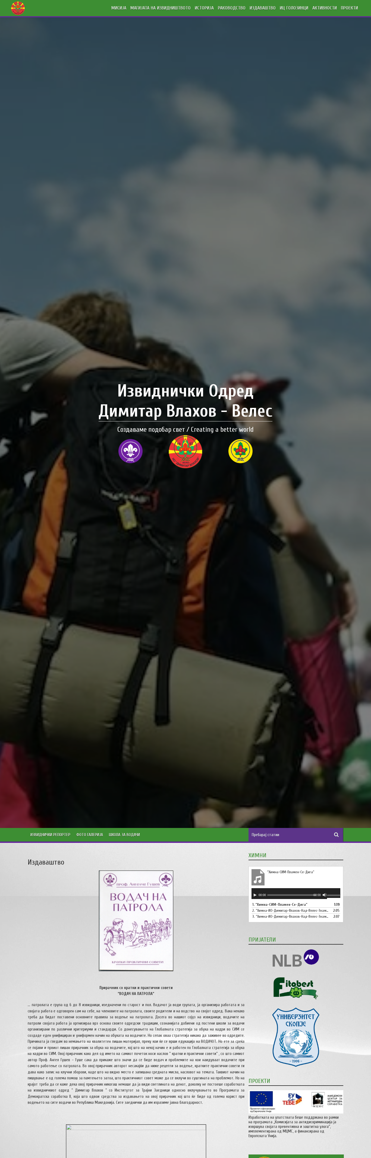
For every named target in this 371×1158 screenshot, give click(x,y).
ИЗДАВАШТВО (263, 8)
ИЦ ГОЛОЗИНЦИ (294, 8)
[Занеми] (324, 895)
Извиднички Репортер (50, 834)
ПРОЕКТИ (349, 8)
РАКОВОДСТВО (232, 8)
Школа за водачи (124, 834)
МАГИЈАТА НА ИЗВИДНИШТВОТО (160, 8)
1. (279, 904)
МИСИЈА (118, 8)
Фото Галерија (89, 834)
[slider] (333, 896)
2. (290, 910)
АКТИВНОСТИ (324, 8)
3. (290, 916)
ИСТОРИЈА (204, 8)
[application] (295, 893)
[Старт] (255, 895)
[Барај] (336, 835)
